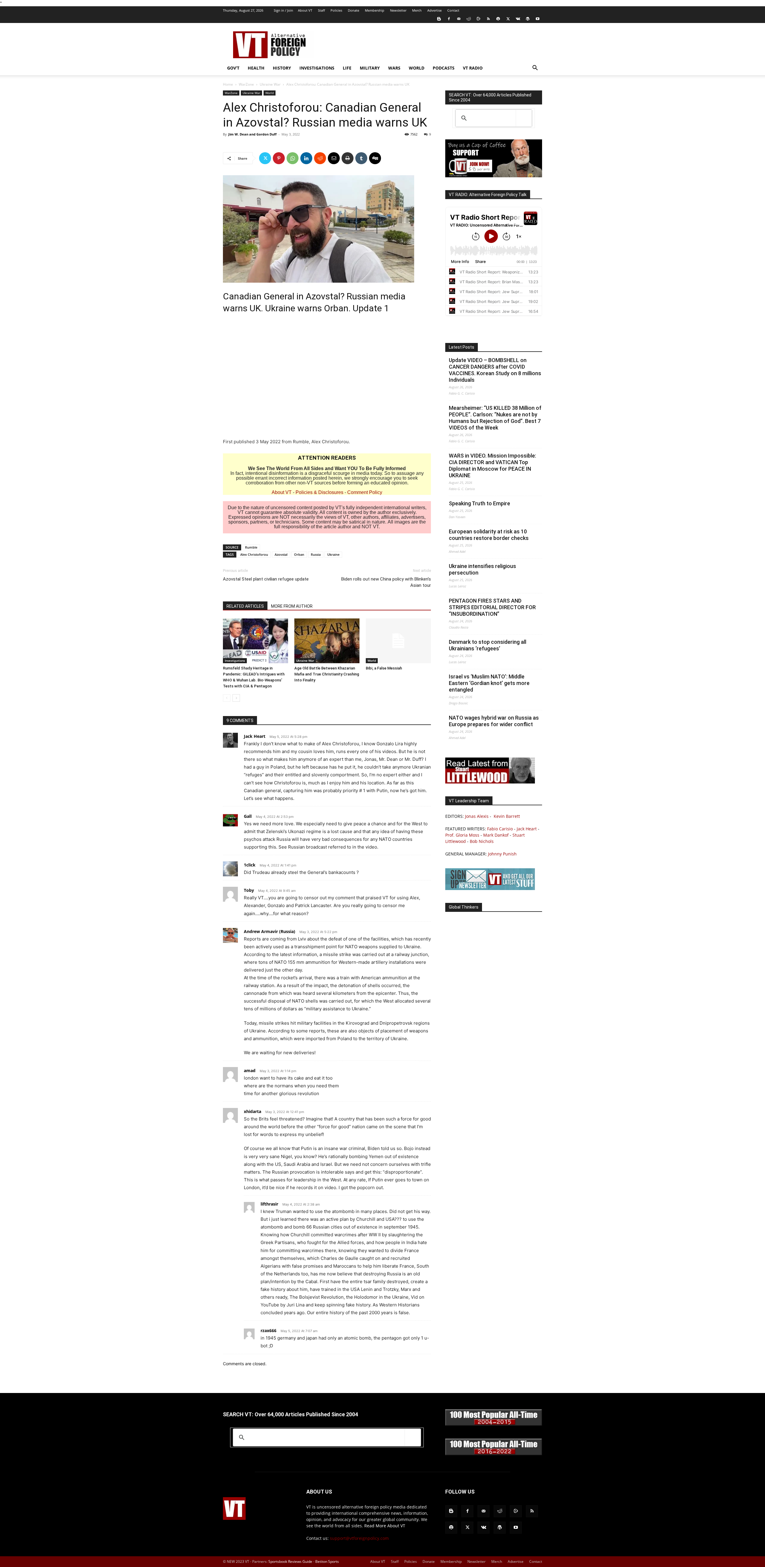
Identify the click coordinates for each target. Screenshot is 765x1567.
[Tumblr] (361, 158)
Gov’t (233, 68)
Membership (374, 10)
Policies (336, 10)
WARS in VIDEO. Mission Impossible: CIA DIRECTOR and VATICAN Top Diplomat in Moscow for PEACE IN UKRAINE (492, 465)
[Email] (334, 158)
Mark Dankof (496, 835)
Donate (353, 10)
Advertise (434, 10)
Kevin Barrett (507, 816)
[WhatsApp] (293, 158)
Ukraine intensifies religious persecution (482, 569)
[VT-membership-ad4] (493, 175)
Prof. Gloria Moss (462, 835)
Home (228, 84)
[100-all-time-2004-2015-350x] (493, 1424)
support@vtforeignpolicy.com (359, 1538)
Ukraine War (270, 84)
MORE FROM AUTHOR (292, 606)
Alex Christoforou (254, 554)
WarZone (246, 84)
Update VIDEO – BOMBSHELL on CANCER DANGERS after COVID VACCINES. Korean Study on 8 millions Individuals (495, 370)
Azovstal (281, 554)
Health (256, 68)
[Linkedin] (306, 158)
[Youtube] (537, 19)
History (282, 68)
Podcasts (444, 68)
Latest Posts (461, 347)
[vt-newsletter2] (490, 888)
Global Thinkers (463, 907)
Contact (453, 10)
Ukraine (333, 554)
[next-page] (236, 698)
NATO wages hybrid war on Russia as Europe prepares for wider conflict (494, 721)
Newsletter (398, 10)
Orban (299, 554)
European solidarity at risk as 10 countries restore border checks (489, 534)
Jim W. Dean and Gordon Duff (252, 134)
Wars (394, 68)
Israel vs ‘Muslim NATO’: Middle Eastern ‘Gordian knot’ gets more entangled (489, 683)
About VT (305, 10)
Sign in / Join (283, 10)
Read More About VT (384, 1525)
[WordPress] (527, 19)
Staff (321, 10)
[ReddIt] (320, 158)
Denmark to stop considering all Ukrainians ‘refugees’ (487, 645)
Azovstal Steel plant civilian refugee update (266, 579)
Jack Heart (527, 829)
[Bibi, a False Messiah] (398, 640)
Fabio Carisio (500, 829)
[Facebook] (448, 19)
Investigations (316, 68)
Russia (316, 554)
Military (370, 68)
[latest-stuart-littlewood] (490, 782)
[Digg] (375, 158)
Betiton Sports (327, 1561)
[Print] (348, 158)
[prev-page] (226, 698)
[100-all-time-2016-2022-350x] (493, 1454)
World (416, 68)
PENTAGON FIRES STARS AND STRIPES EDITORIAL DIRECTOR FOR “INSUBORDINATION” (492, 607)
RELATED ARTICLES (245, 606)
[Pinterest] (279, 158)
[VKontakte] (517, 19)
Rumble (251, 547)
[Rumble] (478, 19)
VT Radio (473, 68)
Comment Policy (364, 492)
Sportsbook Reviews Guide (290, 1561)
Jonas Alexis (477, 816)
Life (347, 68)
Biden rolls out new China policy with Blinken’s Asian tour (386, 582)
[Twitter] (508, 19)
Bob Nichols (482, 841)
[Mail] (458, 19)
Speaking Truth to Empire (479, 503)
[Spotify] (498, 19)
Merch (417, 10)
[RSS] (488, 19)
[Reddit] (468, 19)
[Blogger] (438, 19)
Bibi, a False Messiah (384, 668)
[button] (535, 68)
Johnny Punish (502, 854)
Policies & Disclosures (319, 492)
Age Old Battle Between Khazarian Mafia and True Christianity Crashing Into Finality (326, 674)
